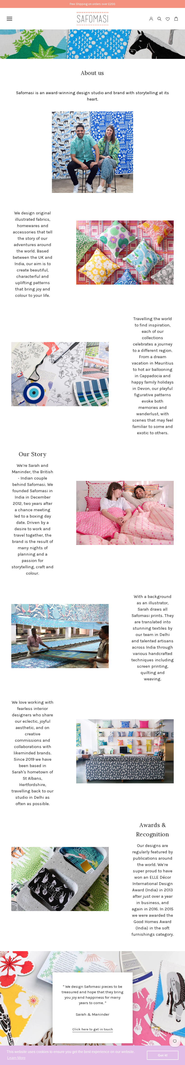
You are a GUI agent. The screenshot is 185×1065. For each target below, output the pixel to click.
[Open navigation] (9, 19)
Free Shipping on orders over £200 (92, 4)
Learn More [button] (16, 1058)
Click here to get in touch (92, 1029)
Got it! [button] (163, 1055)
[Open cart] (176, 18)
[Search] (159, 18)
